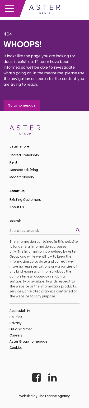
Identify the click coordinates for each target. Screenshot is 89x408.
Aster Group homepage (28, 341)
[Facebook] (36, 378)
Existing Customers (25, 199)
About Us (16, 207)
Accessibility (19, 310)
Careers (15, 335)
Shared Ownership (24, 155)
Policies (15, 316)
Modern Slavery (21, 177)
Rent (13, 162)
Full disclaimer (20, 329)
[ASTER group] (44, 10)
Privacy (15, 323)
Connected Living (23, 169)
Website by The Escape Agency (44, 396)
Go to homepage (22, 105)
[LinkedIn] (52, 378)
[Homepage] (44, 130)
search (15, 220)
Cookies (16, 347)
